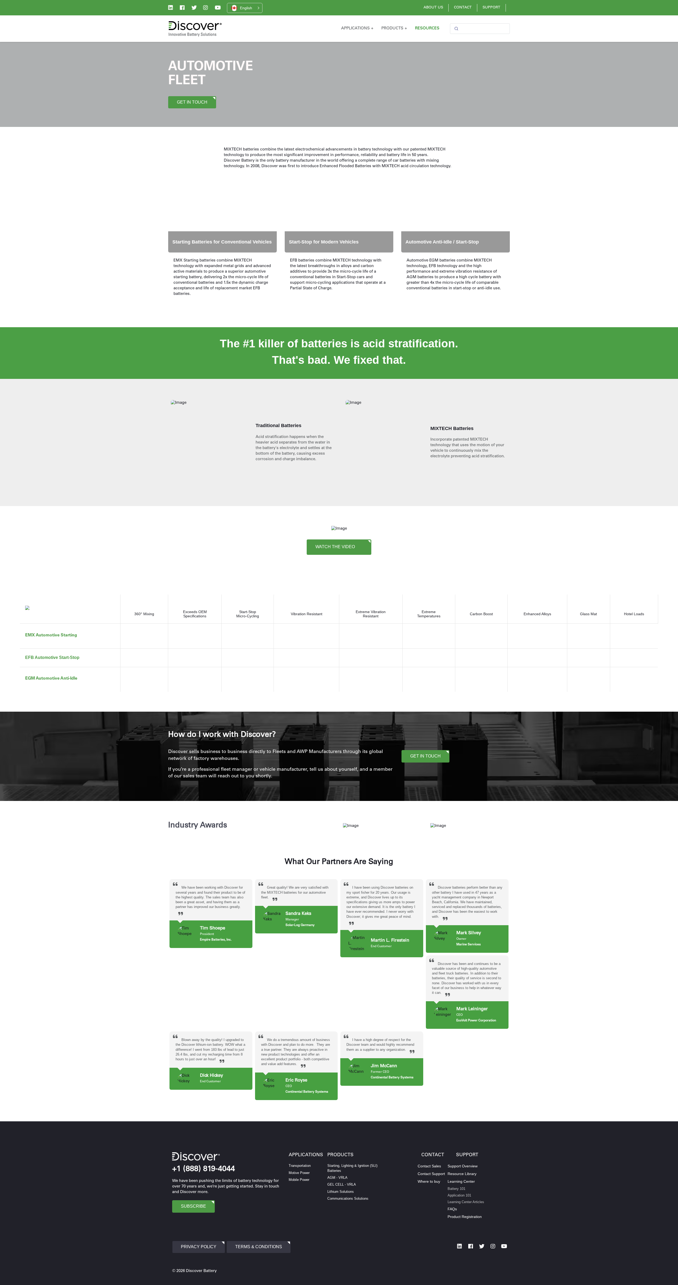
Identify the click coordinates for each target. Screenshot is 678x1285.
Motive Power (299, 1173)
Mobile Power (299, 1180)
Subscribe (193, 1206)
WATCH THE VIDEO (335, 546)
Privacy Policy (198, 1246)
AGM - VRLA (337, 1178)
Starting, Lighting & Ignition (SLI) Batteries (352, 1168)
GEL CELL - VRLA (341, 1184)
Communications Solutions (347, 1198)
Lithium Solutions (340, 1192)
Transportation (300, 1166)
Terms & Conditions (258, 1246)
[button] (244, 8)
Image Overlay (184, 181)
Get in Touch (192, 102)
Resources (427, 28)
